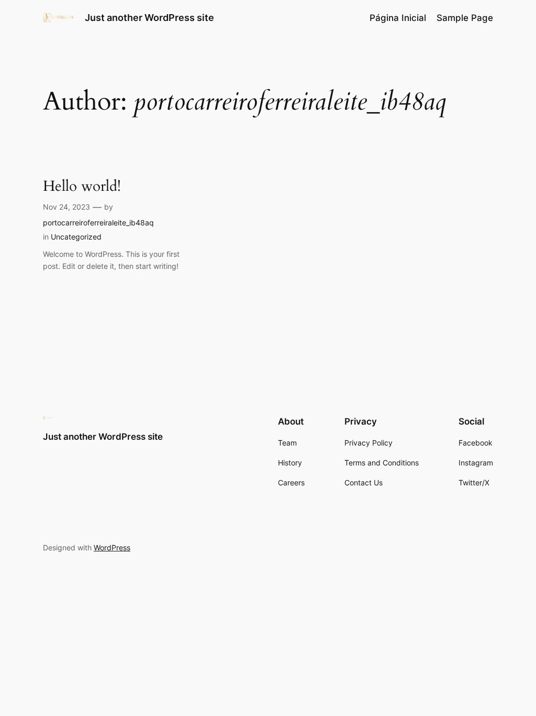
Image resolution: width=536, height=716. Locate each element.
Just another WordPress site (149, 17)
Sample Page (465, 18)
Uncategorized (76, 236)
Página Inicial (398, 18)
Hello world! (82, 186)
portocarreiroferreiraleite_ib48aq (98, 222)
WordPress (112, 547)
